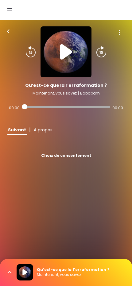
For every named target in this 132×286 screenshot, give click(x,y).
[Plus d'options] (120, 32)
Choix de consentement (66, 155)
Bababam (90, 93)
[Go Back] (8, 30)
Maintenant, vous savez (55, 93)
